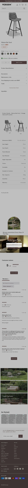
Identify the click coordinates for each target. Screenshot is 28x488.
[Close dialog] (27, 236)
